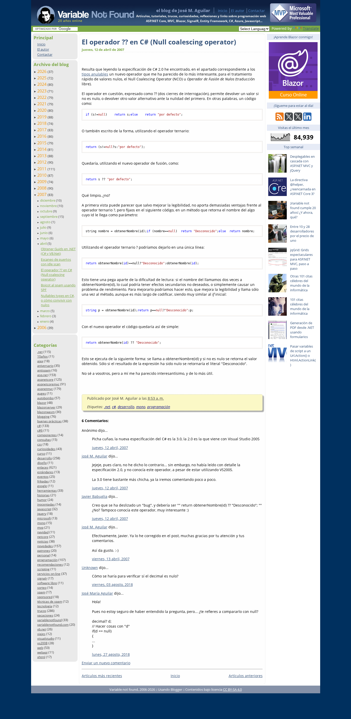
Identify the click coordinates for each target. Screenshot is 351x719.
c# (39, 426)
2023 (42, 91)
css (39, 444)
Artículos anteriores (246, 675)
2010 (42, 175)
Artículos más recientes (102, 675)
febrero (46, 316)
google (42, 486)
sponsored (44, 597)
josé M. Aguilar (94, 456)
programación (47, 560)
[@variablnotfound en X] (298, 119)
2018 (42, 123)
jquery (41, 514)
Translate (311, 28)
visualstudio (45, 638)
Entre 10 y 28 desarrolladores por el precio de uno (302, 233)
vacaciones (45, 615)
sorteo (42, 588)
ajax (40, 361)
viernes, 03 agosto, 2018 (112, 584)
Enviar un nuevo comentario (106, 662)
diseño (42, 463)
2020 (42, 110)
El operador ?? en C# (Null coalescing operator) (56, 275)
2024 (42, 84)
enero (45, 321)
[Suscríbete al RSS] (279, 119)
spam (41, 592)
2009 (42, 181)
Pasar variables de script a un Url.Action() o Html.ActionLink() (303, 355)
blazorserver (46, 407)
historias (43, 495)
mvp (40, 527)
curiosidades (46, 449)
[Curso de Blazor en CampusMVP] (293, 97)
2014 (42, 149)
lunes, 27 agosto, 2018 (111, 654)
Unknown (90, 567)
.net (40, 352)
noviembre (49, 205)
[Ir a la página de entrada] (80, 13)
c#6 (40, 430)
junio (44, 232)
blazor (41, 403)
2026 (42, 71)
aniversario (45, 366)
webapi (42, 652)
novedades (45, 546)
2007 (42, 194)
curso (41, 453)
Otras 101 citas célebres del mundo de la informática (301, 283)
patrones (43, 551)
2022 (42, 97)
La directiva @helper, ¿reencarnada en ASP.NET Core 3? (303, 187)
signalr (42, 578)
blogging (43, 416)
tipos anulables (95, 74)
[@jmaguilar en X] (289, 119)
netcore (42, 537)
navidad (43, 532)
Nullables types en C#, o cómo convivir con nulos (58, 300)
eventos (43, 477)
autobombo (45, 398)
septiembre (49, 216)
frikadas (43, 481)
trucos (41, 611)
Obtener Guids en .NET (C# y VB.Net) (58, 251)
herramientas (47, 490)
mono (41, 523)
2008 (42, 188)
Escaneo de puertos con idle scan (56, 261)
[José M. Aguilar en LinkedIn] (307, 119)
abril (44, 243)
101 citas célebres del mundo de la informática (299, 306)
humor (42, 500)
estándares (45, 472)
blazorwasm (46, 412)
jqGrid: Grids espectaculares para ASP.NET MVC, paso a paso (301, 259)
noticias (42, 541)
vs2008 (42, 643)
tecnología (44, 606)
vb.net (41, 629)
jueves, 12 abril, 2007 (110, 447)
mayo (45, 238)
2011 (42, 169)
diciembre (48, 200)
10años (42, 356)
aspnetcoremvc (48, 384)
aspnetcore (45, 379)
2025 (42, 78)
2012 (42, 162)
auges (41, 393)
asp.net (42, 375)
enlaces (42, 467)
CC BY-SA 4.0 (232, 689)
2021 (42, 104)
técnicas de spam (49, 601)
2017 (42, 130)
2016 (42, 136)
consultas (44, 440)
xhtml (41, 657)
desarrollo (44, 458)
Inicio (222, 10)
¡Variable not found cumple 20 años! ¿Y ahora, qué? (303, 210)
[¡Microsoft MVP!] (293, 20)
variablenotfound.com (53, 625)
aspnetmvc (45, 389)
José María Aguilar (97, 593)
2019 (42, 117)
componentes (47, 435)
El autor (237, 10)
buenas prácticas (49, 421)
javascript (44, 509)
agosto (45, 222)
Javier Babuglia (94, 496)
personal (43, 555)
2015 (42, 143)
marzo (45, 311)
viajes (41, 634)
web (40, 648)
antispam (44, 370)
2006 (42, 327)
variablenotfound (49, 620)
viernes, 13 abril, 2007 (111, 558)
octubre (46, 211)
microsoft (44, 518)
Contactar (256, 10)
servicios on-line (48, 574)
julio (43, 227)
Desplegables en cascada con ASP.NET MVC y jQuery (302, 163)
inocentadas (46, 504)
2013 (42, 155)
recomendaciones (50, 564)
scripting (43, 569)
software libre (47, 583)
